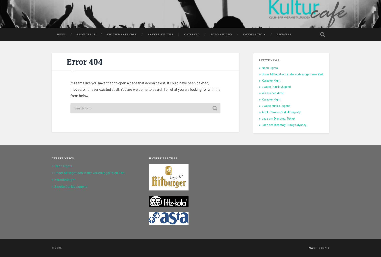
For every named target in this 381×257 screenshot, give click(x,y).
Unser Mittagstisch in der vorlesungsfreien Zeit (292, 74)
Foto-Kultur (221, 34)
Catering (192, 34)
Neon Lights (270, 68)
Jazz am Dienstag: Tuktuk (278, 118)
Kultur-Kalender (122, 34)
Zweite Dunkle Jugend (276, 87)
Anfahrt (284, 34)
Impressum (252, 34)
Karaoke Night (271, 80)
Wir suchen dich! (272, 93)
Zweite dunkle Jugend (276, 106)
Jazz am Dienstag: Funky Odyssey (284, 125)
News (61, 34)
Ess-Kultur (86, 34)
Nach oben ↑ (319, 247)
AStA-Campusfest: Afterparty (281, 112)
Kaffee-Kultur (160, 34)
